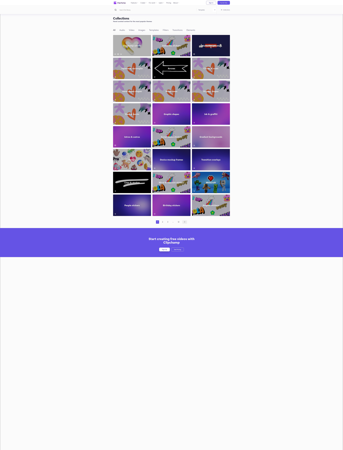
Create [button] (143, 3)
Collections (226, 10)
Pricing (168, 3)
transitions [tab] (177, 30)
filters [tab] (166, 30)
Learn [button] (161, 3)
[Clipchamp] (119, 2)
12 (178, 222)
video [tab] (131, 30)
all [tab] (114, 30)
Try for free (223, 3)
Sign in (211, 3)
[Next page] (184, 222)
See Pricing (177, 249)
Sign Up (164, 249)
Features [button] (134, 3)
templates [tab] (154, 30)
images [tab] (141, 30)
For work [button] (152, 3)
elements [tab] (191, 30)
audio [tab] (122, 30)
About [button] (175, 3)
